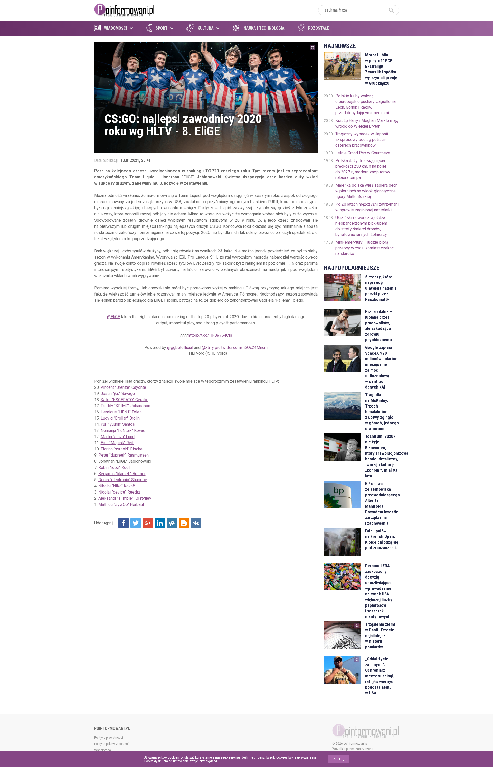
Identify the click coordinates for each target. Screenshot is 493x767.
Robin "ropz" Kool (114, 467)
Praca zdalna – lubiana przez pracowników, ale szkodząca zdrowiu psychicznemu (378, 325)
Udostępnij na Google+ (148, 523)
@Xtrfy (208, 347)
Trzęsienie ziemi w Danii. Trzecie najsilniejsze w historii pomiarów (380, 635)
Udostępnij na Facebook (123, 523)
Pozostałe (318, 28)
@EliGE (113, 316)
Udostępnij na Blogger (184, 523)
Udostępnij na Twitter (135, 523)
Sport (162, 28)
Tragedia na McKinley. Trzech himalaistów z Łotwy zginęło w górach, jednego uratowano (382, 411)
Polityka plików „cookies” (111, 744)
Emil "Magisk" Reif (117, 442)
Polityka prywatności (108, 738)
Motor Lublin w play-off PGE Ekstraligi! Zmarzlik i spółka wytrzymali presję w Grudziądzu (381, 69)
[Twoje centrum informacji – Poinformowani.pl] (124, 9)
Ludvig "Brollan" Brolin (120, 418)
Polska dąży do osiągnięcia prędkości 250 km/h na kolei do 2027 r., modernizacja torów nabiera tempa (362, 169)
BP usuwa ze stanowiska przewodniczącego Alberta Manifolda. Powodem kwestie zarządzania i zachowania (382, 503)
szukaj (391, 10)
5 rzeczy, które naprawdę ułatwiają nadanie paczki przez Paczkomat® (381, 288)
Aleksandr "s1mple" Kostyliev (124, 498)
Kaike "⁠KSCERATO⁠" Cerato (124, 399)
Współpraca (102, 750)
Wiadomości (115, 28)
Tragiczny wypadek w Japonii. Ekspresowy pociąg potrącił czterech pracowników (362, 139)
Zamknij (338, 759)
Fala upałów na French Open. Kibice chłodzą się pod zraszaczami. (381, 539)
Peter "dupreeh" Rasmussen (123, 455)
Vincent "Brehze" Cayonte (123, 387)
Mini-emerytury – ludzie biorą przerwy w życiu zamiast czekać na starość (364, 248)
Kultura (206, 28)
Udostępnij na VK (196, 523)
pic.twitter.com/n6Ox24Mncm (241, 347)
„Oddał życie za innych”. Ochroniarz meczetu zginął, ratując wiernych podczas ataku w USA (380, 675)
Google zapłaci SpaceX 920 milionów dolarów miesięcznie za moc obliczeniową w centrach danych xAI (381, 367)
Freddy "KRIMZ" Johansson (125, 405)
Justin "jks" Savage (118, 393)
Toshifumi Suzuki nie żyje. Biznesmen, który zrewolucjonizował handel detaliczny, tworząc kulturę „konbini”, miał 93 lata (382, 456)
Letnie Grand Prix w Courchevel (363, 152)
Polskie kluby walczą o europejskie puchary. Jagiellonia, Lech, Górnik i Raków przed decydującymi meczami (365, 104)
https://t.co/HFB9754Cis (210, 335)
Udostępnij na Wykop (172, 523)
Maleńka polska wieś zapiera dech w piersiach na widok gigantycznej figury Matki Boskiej (366, 191)
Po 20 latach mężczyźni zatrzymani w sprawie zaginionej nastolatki (367, 207)
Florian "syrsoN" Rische (122, 449)
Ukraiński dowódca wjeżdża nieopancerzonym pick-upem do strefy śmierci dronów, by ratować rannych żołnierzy (361, 226)
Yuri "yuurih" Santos (118, 424)
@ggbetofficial (180, 347)
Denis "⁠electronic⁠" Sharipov (122, 479)
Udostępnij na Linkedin (160, 523)
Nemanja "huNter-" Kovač (123, 430)
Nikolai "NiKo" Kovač (116, 486)
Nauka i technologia (264, 28)
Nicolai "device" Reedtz (119, 492)
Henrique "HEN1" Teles (121, 412)
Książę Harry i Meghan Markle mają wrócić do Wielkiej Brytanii (367, 123)
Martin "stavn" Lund (118, 436)
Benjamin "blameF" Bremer (122, 473)
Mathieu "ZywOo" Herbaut (121, 504)
